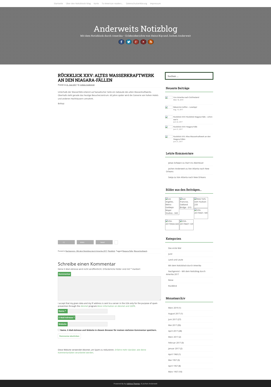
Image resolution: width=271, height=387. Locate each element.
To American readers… (112, 3)
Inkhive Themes (133, 383)
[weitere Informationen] (116, 243)
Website (62, 324)
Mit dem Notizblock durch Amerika (184, 265)
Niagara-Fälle (127, 251)
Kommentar (64, 274)
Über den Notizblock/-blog (78, 3)
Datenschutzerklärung (136, 3)
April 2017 (173, 331)
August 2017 (174, 313)
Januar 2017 (174, 348)
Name (62, 311)
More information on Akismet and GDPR (116, 306)
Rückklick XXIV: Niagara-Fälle (185, 126)
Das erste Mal (174, 248)
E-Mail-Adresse (67, 317)
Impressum (155, 3)
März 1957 (173, 371)
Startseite (58, 3)
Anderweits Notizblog (135, 28)
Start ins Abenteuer (194, 162)
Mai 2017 (172, 325)
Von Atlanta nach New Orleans (191, 177)
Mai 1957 (172, 360)
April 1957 (173, 366)
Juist (170, 254)
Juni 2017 (172, 319)
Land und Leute (175, 259)
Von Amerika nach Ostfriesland (186, 97)
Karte (96, 3)
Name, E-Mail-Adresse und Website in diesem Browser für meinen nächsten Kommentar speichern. (108, 330)
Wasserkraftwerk (140, 251)
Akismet (84, 306)
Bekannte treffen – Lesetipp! (185, 107)
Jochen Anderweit (87, 85)
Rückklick (111, 251)
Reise (170, 280)
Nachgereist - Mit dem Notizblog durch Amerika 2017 (86, 251)
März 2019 (173, 307)
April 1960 (173, 354)
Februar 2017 (174, 342)
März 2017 (173, 337)
